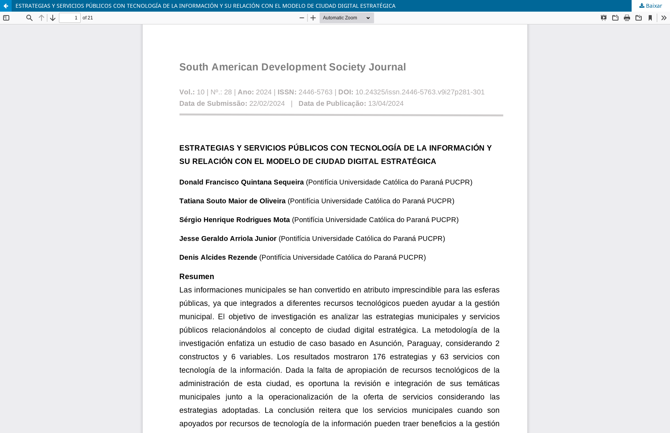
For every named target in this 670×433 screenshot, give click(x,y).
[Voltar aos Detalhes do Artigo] (6, 6)
